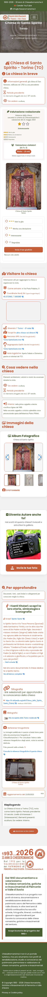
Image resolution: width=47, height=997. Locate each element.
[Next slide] (40, 457)
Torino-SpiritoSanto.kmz (12, 340)
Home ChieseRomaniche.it (23, 35)
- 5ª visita (24, 328)
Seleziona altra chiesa (24, 831)
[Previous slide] (7, 457)
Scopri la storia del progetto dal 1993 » (24, 932)
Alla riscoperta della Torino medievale (22, 718)
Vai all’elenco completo (13, 674)
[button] (21, 469)
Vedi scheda (10, 662)
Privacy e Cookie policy (12, 992)
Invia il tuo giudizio (23, 250)
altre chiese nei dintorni (26, 333)
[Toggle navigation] (34, 17)
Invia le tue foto (27, 568)
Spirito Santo (17, 619)
